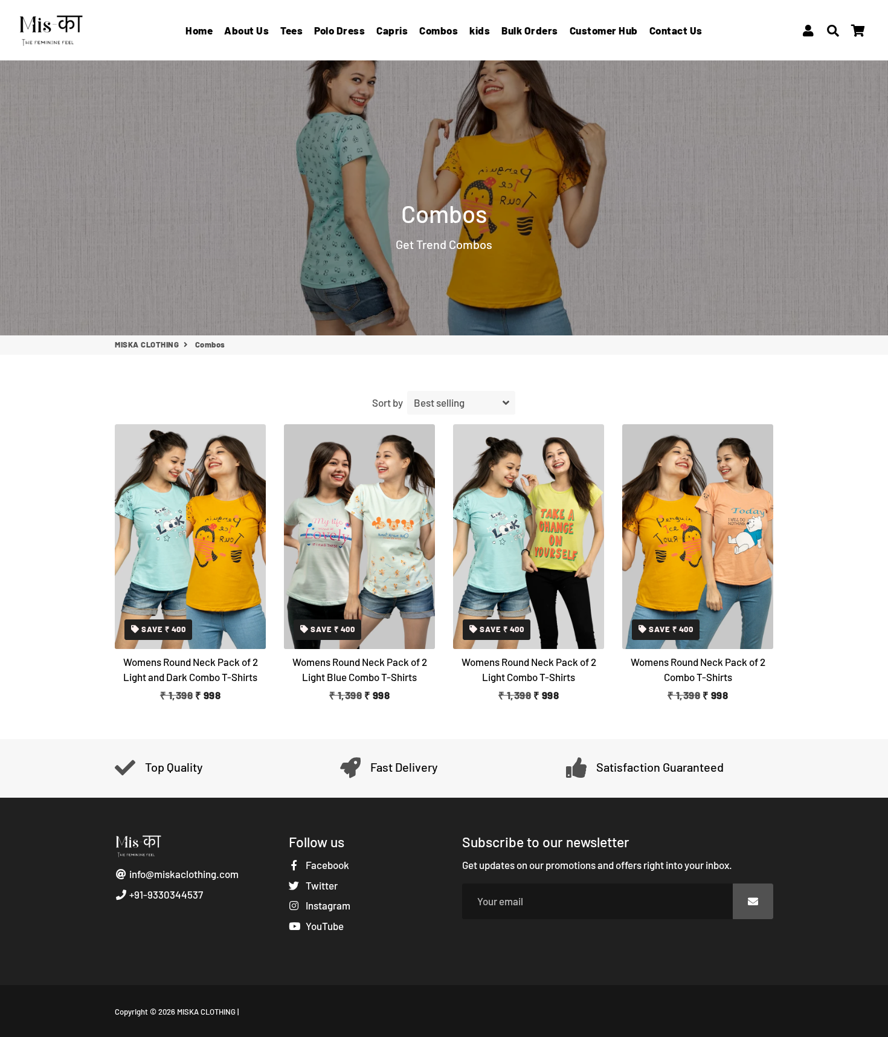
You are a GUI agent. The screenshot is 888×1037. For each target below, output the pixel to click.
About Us (246, 30)
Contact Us (676, 30)
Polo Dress (339, 30)
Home (199, 30)
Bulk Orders (529, 30)
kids (479, 30)
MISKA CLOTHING (147, 344)
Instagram (327, 905)
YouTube (324, 926)
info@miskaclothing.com (183, 874)
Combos (438, 30)
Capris (392, 30)
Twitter (321, 885)
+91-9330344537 (165, 894)
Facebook (326, 865)
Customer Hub (604, 30)
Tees (291, 30)
